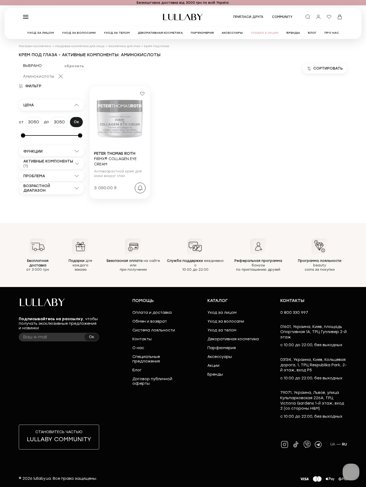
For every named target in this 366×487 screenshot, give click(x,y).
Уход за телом (221, 330)
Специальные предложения (146, 359)
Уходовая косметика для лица (79, 46)
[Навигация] (20, 2)
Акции (213, 365)
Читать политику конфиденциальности (200, 478)
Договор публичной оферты (152, 381)
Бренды (215, 374)
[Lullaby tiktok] (296, 444)
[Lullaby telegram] (318, 444)
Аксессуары (219, 356)
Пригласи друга (248, 17)
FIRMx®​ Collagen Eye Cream (115, 158)
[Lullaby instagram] (284, 444)
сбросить (74, 66)
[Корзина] (340, 17)
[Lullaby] (183, 17)
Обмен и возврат (149, 321)
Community (282, 17)
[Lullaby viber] (307, 444)
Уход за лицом (222, 312)
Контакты (142, 339)
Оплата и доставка (152, 312)
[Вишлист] (329, 17)
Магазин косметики (35, 46)
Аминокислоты (38, 76)
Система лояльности (153, 330)
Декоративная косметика (233, 339)
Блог (136, 370)
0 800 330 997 (294, 312)
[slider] (23, 135)
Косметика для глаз (124, 46)
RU (344, 444)
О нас (138, 348)
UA (332, 444)
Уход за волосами (225, 321)
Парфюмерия (221, 348)
